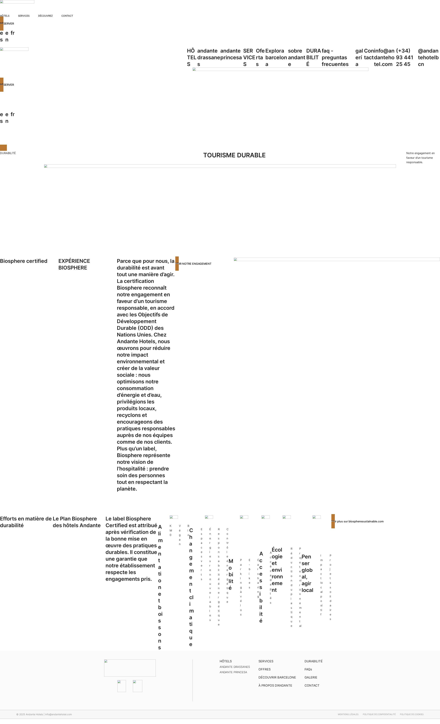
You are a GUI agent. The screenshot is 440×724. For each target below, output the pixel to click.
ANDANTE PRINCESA (233, 672)
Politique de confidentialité (379, 714)
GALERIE (311, 677)
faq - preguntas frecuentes (335, 57)
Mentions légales (348, 714)
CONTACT (312, 685)
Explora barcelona (276, 57)
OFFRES (264, 669)
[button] (220, 23)
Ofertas (260, 57)
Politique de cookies (412, 714)
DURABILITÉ (313, 57)
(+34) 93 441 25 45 (404, 57)
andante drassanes (208, 57)
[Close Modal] (3, 148)
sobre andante (296, 57)
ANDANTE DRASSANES (235, 667)
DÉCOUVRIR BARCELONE (277, 677)
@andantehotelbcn (428, 57)
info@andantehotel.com (384, 57)
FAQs (308, 669)
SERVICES (249, 57)
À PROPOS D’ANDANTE (275, 685)
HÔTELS (191, 57)
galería (359, 57)
